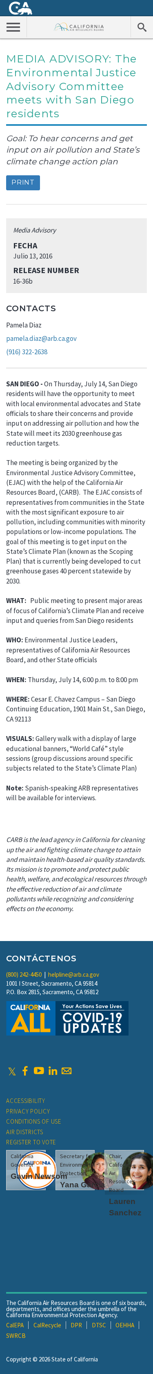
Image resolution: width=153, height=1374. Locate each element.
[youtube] (38, 1071)
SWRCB (16, 1336)
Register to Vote (31, 1142)
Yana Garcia (82, 1184)
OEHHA (124, 1325)
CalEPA (15, 1325)
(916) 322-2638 (26, 351)
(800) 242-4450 (24, 974)
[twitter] (12, 1071)
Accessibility (25, 1101)
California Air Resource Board (78, 27)
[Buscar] (142, 26)
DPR (76, 1325)
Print (23, 182)
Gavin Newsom (39, 1176)
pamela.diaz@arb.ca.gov (41, 338)
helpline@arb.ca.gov (73, 974)
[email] (66, 1071)
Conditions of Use (33, 1121)
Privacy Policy (28, 1111)
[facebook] (25, 1071)
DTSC (99, 1325)
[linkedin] (52, 1071)
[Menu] (13, 26)
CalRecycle (47, 1325)
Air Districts (24, 1132)
